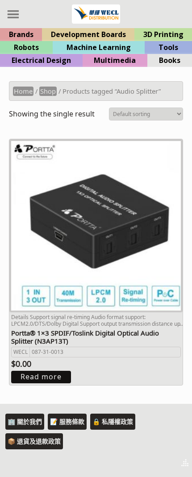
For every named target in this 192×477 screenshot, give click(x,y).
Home (23, 91)
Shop (48, 91)
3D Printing (163, 34)
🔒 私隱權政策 (112, 421)
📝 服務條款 (67, 421)
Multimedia (115, 60)
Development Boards (88, 34)
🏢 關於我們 (25, 421)
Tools (168, 47)
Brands (21, 34)
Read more (41, 377)
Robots (26, 47)
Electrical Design (41, 60)
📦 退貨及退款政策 (34, 441)
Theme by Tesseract (141, 464)
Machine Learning (99, 47)
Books (169, 60)
